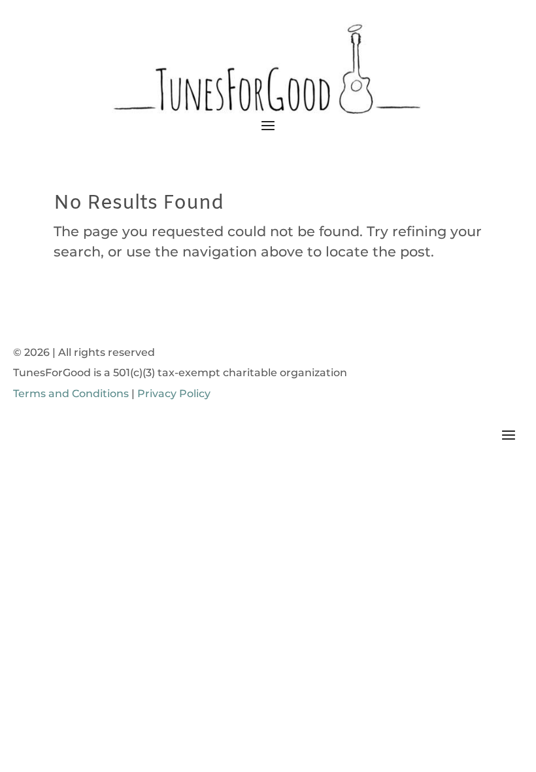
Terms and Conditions (71, 393)
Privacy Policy (173, 393)
